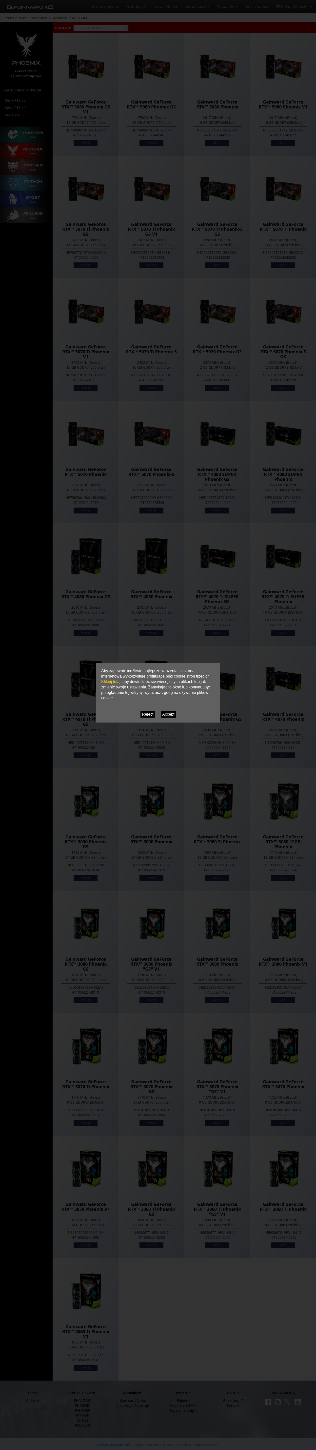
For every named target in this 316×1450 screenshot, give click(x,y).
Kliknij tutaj (110, 682)
